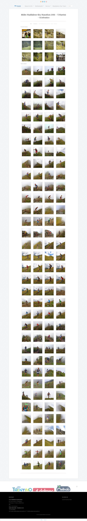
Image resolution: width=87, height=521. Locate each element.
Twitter (44, 1)
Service (48, 6)
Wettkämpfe (39, 6)
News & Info (29, 6)
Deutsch (45, 519)
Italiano (42, 519)
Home (31, 23)
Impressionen (35, 23)
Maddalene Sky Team (59, 6)
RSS (41, 1)
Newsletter (46, 1)
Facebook (42, 1)
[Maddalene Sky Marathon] (17, 6)
